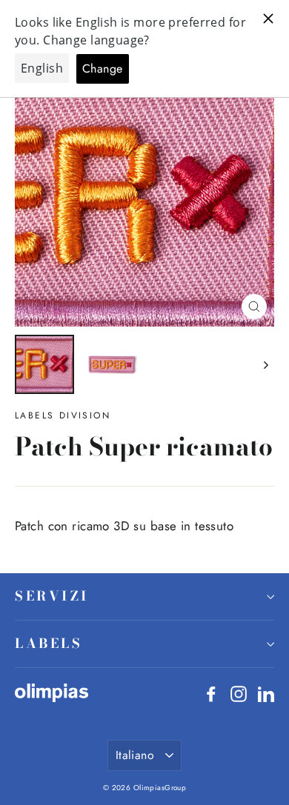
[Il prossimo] (265, 364)
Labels (48, 643)
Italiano (135, 755)
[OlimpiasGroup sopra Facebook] (211, 693)
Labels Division (62, 415)
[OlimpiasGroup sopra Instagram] (238, 693)
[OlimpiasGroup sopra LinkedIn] (266, 693)
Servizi (52, 596)
